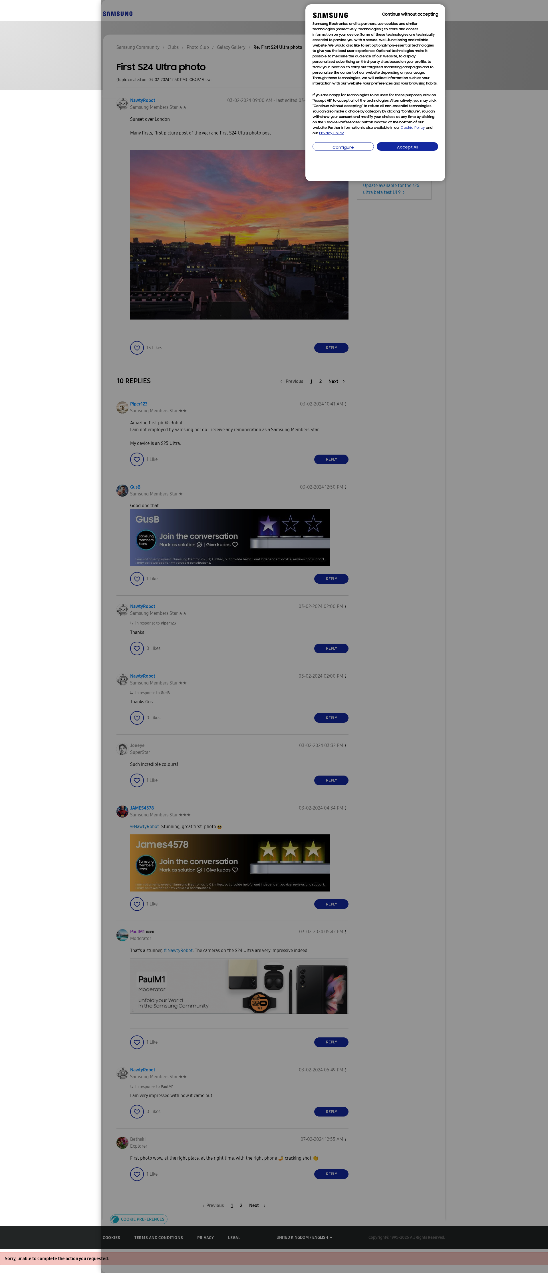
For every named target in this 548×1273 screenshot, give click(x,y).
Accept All (407, 147)
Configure (343, 148)
